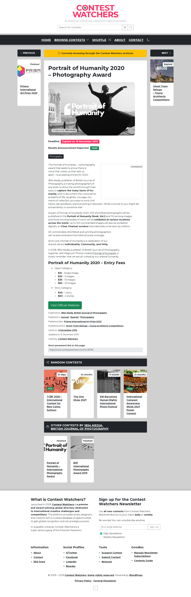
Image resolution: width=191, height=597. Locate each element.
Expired (74, 317)
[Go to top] (95, 588)
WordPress (135, 575)
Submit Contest (111, 557)
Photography (55, 156)
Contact (38, 557)
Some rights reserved (101, 575)
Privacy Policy (83, 580)
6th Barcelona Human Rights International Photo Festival (108, 401)
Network (107, 561)
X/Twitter (71, 552)
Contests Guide (143, 560)
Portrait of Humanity (104, 253)
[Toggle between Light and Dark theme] (148, 40)
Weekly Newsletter (114, 537)
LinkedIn (71, 561)
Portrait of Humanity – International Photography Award (54, 470)
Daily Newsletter (112, 533)
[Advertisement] (121, 181)
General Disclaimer (104, 580)
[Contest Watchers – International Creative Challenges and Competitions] (95, 11)
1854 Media (67, 313)
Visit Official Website (65, 305)
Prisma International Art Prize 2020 (28, 89)
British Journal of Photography (90, 313)
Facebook (72, 557)
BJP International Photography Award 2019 (81, 468)
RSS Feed (39, 561)
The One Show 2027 (80, 398)
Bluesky (71, 566)
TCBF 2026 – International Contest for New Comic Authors (54, 403)
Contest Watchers (63, 504)
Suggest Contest (112, 552)
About (37, 552)
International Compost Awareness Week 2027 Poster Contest (134, 405)
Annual (65, 317)
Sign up (154, 527)
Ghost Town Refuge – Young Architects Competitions (94, 326)
